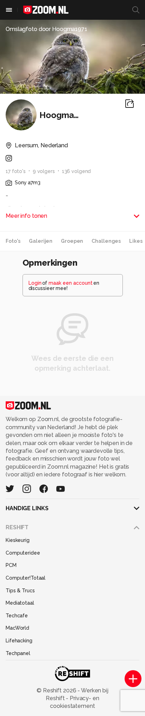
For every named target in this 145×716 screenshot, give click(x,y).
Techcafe (17, 615)
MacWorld (17, 628)
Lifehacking (19, 640)
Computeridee (23, 553)
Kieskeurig (18, 540)
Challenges (106, 241)
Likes (135, 241)
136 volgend (76, 171)
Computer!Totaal (25, 578)
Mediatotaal (20, 603)
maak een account (71, 283)
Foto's (13, 241)
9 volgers (44, 171)
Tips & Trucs (20, 590)
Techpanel (18, 653)
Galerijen (40, 241)
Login (35, 283)
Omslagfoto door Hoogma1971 (46, 29)
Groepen (72, 241)
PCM (11, 565)
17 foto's (16, 171)
